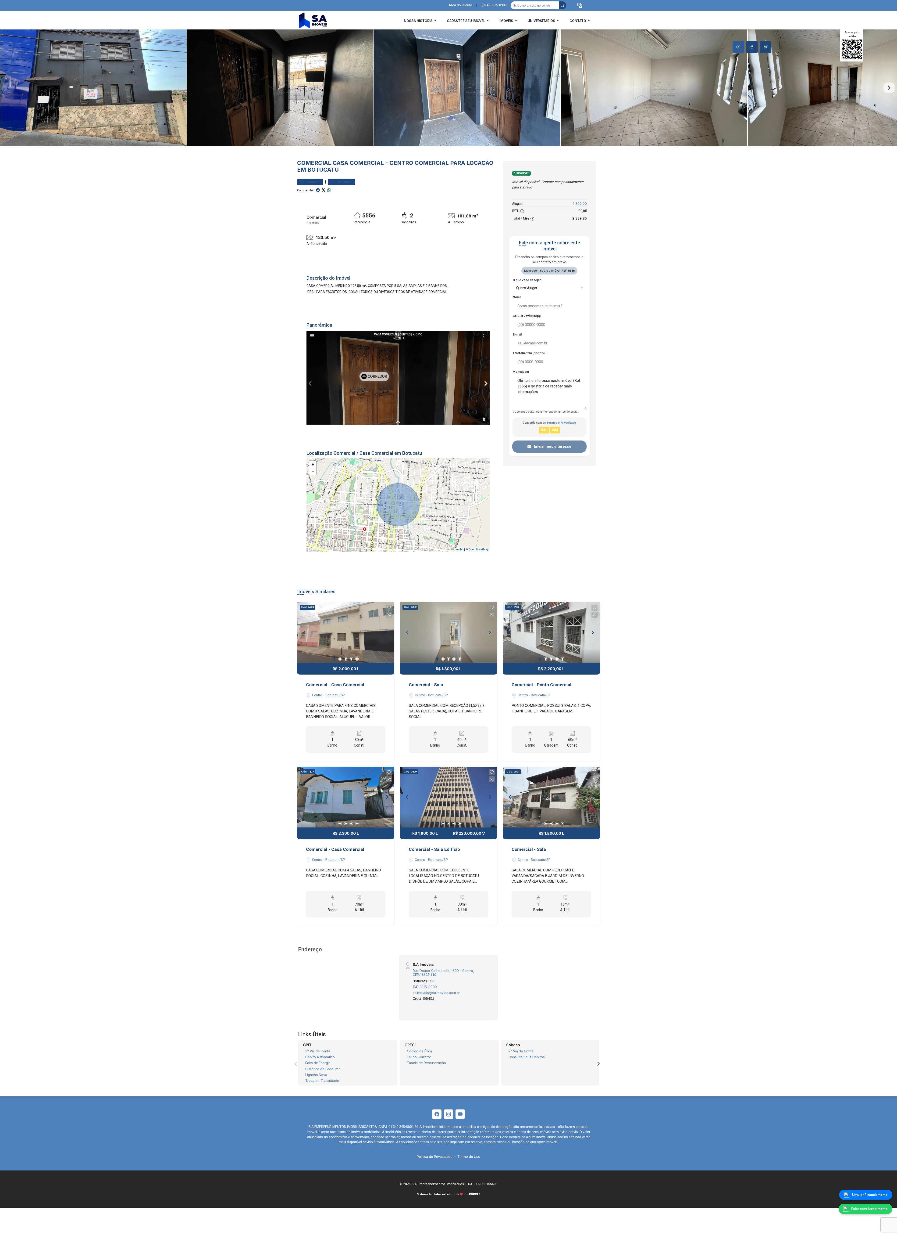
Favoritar (312, 182)
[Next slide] (889, 88)
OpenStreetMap (478, 549)
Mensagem (521, 371)
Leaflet (458, 549)
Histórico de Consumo (323, 1069)
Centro (401, 162)
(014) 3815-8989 (494, 5)
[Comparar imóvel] (389, 615)
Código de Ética (419, 1051)
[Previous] (304, 632)
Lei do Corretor (419, 1057)
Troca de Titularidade (322, 1081)
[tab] (738, 47)
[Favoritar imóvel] (389, 608)
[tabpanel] (448, 87)
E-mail (517, 334)
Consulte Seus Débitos (527, 1057)
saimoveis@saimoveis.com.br (436, 993)
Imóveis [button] (506, 21)
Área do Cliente (460, 5)
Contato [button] (578, 21)
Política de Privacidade (434, 1157)
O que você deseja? (527, 280)
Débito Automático (320, 1057)
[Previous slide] (8, 88)
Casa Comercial (358, 162)
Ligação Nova (316, 1075)
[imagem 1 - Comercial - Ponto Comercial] (551, 632)
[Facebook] (436, 1114)
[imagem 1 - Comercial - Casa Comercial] (345, 632)
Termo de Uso (468, 1157)
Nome (517, 297)
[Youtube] (460, 1114)
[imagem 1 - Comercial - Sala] (448, 632)
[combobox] (549, 288)
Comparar (344, 182)
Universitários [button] (542, 21)
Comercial (314, 162)
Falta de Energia (318, 1063)
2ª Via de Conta (317, 1051)
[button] (580, 5)
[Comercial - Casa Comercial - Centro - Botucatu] (320, 21)
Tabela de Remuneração (426, 1063)
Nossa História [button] (418, 21)
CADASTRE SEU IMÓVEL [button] (466, 21)
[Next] (387, 632)
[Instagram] (448, 1114)
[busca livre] (562, 5)
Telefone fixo (530, 353)
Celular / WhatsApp (527, 316)
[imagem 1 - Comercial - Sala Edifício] (448, 797)
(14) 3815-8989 (425, 987)
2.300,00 (580, 203)
